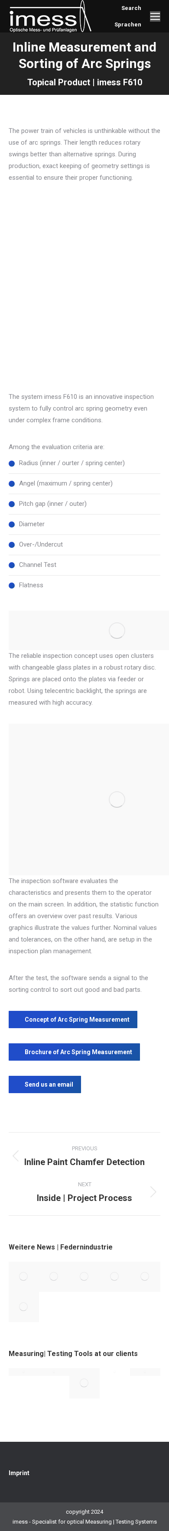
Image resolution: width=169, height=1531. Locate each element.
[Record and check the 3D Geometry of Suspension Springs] (24, 1307)
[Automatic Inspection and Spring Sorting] (24, 1277)
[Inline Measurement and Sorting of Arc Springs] (54, 1277)
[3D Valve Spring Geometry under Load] (84, 1277)
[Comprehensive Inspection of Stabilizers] (115, 1277)
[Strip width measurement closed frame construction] (115, 1372)
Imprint (19, 1473)
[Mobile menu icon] (155, 16)
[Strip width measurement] (145, 1372)
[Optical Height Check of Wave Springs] (145, 1277)
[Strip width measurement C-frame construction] (24, 1372)
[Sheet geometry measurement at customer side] (54, 1372)
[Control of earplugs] (84, 1383)
